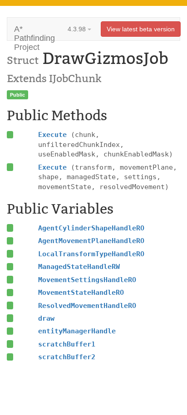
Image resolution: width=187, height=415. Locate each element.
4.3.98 (78, 29)
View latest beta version (141, 29)
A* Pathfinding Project (34, 32)
